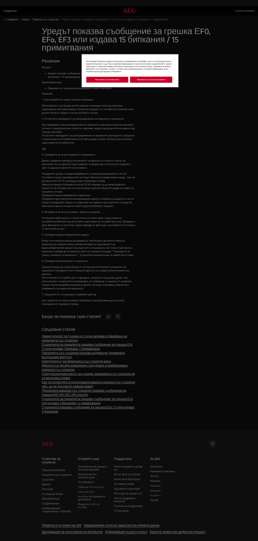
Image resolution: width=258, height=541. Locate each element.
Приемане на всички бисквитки (151, 80)
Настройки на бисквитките (107, 80)
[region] (130, 70)
